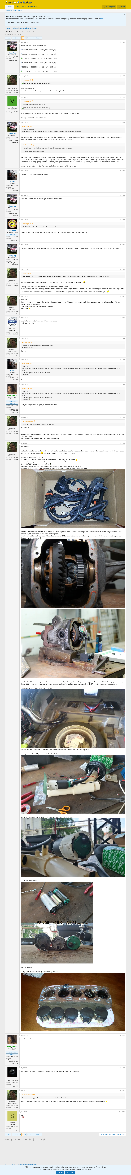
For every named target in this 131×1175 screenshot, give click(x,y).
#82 (124, 76)
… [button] (30, 38)
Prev (9, 38)
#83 (124, 97)
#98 (124, 1068)
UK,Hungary (15, 1130)
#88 (124, 245)
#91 (124, 317)
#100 (123, 1112)
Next (37, 38)
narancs (9, 34)
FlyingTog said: (26, 80)
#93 (124, 359)
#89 (124, 269)
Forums (9, 7)
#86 (124, 195)
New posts (8, 10)
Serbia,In (15, 334)
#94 (124, 384)
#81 (124, 42)
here (101, 19)
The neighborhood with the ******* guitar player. (13, 410)
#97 (124, 1035)
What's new (19, 7)
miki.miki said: (26, 342)
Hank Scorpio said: (27, 421)
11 (33, 38)
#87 (124, 220)
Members (31, 7)
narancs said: (26, 126)
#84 (124, 122)
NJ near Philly (14, 1086)
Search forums (17, 10)
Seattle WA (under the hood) (13, 189)
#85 (124, 171)
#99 (124, 1091)
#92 (124, 338)
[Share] (120, 42)
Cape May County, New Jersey (13, 61)
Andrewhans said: (27, 1095)
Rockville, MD (14, 240)
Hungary (16, 92)
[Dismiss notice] (124, 15)
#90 (124, 296)
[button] (25, 7)
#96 (124, 443)
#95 (124, 417)
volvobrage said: (27, 145)
